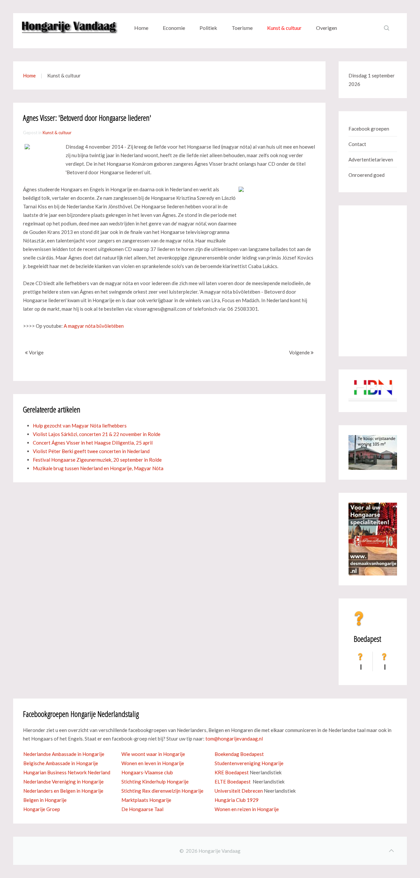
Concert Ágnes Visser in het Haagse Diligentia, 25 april (93, 443)
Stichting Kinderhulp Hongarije (155, 781)
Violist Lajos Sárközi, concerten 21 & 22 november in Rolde (96, 434)
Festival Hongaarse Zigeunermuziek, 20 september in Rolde (97, 460)
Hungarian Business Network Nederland (66, 772)
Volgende (300, 352)
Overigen (326, 28)
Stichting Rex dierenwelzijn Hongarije (162, 791)
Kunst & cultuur (284, 28)
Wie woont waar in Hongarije (153, 754)
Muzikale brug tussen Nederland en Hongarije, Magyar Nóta (98, 468)
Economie (174, 28)
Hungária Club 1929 (237, 800)
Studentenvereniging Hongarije (249, 763)
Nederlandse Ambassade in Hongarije (63, 754)
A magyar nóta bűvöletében (94, 326)
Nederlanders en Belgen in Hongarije (63, 791)
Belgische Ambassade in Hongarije (60, 763)
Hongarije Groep (41, 809)
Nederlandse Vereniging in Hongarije (63, 781)
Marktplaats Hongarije (146, 800)
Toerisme (242, 28)
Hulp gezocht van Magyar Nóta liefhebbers (80, 426)
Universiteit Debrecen (239, 791)
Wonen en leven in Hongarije (152, 763)
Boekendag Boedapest (239, 754)
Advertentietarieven (370, 159)
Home (141, 28)
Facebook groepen (368, 129)
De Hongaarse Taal (142, 809)
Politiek (208, 28)
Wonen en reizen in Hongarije (247, 809)
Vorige (36, 352)
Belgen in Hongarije (45, 800)
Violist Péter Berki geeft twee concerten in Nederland (91, 451)
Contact (357, 144)
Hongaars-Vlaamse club (147, 772)
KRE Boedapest (232, 772)
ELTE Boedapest (233, 781)
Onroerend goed (366, 175)
